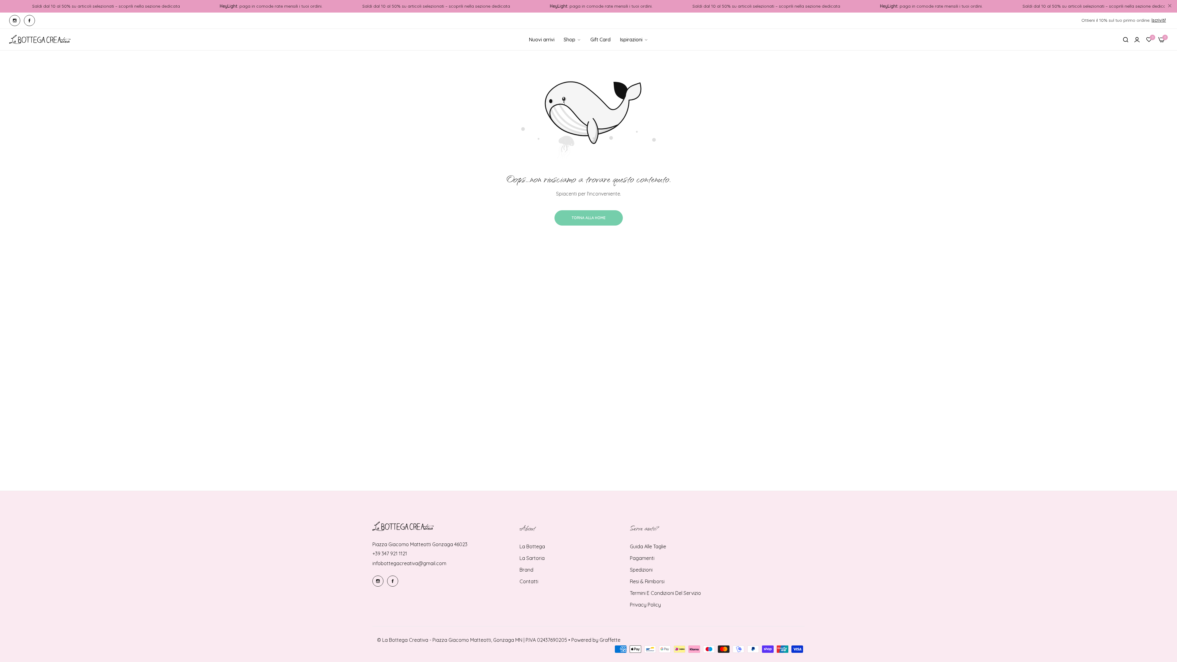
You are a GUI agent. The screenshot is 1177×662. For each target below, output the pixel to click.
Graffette (610, 640)
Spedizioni (641, 570)
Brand (526, 570)
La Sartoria (532, 558)
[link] (634, 39)
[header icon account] (1137, 39)
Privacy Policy (645, 605)
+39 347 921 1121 (389, 553)
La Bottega (532, 546)
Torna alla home (589, 217)
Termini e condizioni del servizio (665, 593)
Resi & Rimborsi (647, 581)
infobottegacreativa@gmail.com (409, 563)
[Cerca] (1125, 39)
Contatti (529, 581)
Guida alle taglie (648, 546)
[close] (1169, 6)
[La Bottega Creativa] (39, 39)
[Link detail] (14, 20)
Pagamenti (642, 558)
